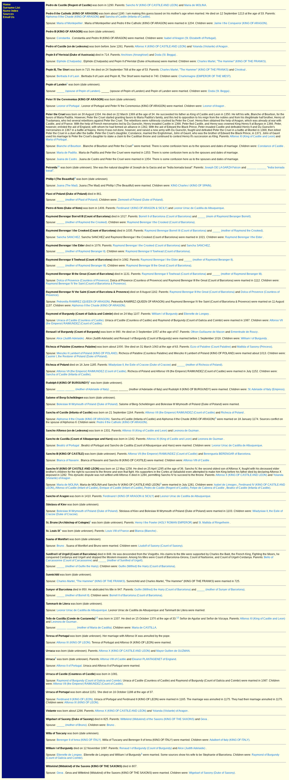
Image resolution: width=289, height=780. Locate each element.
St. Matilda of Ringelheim (214, 522)
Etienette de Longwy (197, 313)
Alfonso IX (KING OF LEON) (73, 642)
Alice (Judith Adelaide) (70, 338)
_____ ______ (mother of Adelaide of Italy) (83, 389)
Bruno (61, 545)
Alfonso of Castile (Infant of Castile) (76, 487)
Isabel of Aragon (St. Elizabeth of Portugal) (190, 38)
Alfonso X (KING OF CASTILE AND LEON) (160, 46)
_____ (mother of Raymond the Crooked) (82, 222)
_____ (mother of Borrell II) (73, 595)
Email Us (8, 17)
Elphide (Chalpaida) (69, 61)
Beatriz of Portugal (68, 445)
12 (96, 617)
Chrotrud (240, 69)
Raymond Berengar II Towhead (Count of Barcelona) (158, 251)
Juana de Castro (67, 159)
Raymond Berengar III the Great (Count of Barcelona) (158, 265)
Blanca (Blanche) (146, 530)
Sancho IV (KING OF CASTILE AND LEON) (152, 5)
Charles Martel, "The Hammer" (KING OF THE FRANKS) (231, 61)
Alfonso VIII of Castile (196, 460)
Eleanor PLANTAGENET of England (154, 659)
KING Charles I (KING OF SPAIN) (191, 185)
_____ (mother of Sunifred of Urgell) (120, 560)
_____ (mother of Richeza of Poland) (199, 364)
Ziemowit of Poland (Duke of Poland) (140, 199)
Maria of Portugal (57, 139)
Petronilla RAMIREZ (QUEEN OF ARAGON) (83, 301)
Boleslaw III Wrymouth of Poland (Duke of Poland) (87, 404)
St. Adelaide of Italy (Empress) (266, 389)
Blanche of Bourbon (69, 146)
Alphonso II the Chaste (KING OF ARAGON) (72, 16)
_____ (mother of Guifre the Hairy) (77, 566)
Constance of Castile (271, 146)
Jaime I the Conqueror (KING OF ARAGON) (240, 23)
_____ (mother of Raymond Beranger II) (81, 251)
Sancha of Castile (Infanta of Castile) (127, 16)
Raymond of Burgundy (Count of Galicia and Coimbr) (89, 680)
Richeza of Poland (232, 412)
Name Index (10, 10)
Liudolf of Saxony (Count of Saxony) (160, 545)
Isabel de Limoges (225, 484)
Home (7, 4)
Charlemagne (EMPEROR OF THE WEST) (205, 76)
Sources (8, 14)
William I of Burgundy (165, 313)
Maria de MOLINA (195, 5)
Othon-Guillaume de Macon (208, 331)
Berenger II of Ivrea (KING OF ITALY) (79, 739)
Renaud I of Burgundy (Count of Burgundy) (145, 748)
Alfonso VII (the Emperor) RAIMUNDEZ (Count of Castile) (91, 371)
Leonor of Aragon (214, 106)
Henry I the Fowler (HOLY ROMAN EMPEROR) (163, 522)
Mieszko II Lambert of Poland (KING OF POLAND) (87, 353)
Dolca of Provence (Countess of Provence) (83, 280)
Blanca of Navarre (68, 460)
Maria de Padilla (67, 152)
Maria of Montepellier (70, 23)
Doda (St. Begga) (166, 54)
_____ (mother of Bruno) (72, 725)
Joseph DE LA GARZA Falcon (223, 167)
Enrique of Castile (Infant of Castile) (121, 487)
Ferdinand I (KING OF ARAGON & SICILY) (142, 208)
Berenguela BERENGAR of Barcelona (227, 453)
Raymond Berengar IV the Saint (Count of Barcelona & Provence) (86, 283)
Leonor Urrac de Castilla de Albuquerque (199, 208)
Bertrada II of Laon (68, 76)
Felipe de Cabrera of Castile (207, 487)
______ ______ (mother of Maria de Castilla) (84, 627)
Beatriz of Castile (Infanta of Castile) (248, 487)
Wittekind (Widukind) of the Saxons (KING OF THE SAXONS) (157, 719)
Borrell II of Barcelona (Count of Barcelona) (165, 216)
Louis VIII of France (117, 530)
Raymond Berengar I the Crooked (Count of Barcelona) (161, 222)
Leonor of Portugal (68, 106)
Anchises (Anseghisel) (135, 54)
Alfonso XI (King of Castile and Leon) (252, 136)
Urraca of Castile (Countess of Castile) (80, 320)
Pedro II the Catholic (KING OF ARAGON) (122, 422)
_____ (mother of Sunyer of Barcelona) (221, 589)
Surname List (11, 7)
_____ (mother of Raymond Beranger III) (81, 265)
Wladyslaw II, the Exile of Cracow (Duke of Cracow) (139, 364)
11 (58, 166)
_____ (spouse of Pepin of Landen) (78, 91)
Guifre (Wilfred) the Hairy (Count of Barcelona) (147, 566)
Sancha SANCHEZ (68, 237)
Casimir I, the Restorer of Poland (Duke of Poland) (76, 356)
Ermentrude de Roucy (244, 331)
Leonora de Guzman (186, 430)
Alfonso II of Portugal (69, 665)
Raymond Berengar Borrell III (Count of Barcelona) (175, 230)
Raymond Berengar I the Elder (244, 237)
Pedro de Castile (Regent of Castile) (166, 487)
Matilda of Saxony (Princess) (254, 346)
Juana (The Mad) (67, 185)
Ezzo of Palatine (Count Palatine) (210, 346)
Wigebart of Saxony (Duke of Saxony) (212, 772)
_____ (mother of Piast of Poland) (77, 199)
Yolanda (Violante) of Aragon (210, 46)
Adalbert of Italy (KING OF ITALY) (229, 739)
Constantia (64, 38)
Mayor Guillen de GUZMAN (173, 650)
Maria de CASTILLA (144, 627)
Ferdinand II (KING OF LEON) (75, 699)
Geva (204, 719)
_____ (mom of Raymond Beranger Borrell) (224, 216)
